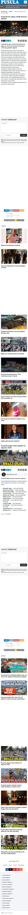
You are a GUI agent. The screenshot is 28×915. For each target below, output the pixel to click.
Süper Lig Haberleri (6, 887)
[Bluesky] (6, 41)
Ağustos (8, 483)
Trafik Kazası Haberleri (7, 898)
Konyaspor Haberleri (7, 882)
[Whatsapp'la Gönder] (10, 41)
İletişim (15, 865)
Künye (10, 865)
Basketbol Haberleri (7, 891)
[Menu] (25, 2)
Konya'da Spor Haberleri (8, 889)
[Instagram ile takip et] (25, 474)
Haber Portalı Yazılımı (8, 913)
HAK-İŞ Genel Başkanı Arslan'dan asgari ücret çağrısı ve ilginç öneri (16, 6)
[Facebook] (2, 41)
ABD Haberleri (5, 896)
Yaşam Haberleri (6, 907)
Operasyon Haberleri (7, 893)
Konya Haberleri (6, 880)
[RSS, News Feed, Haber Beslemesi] (20, 869)
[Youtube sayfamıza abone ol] (14, 869)
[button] (21, 41)
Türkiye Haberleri (6, 875)
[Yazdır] (19, 41)
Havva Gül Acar (10, 474)
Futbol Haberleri (6, 877)
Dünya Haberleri (6, 905)
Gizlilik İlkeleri (21, 865)
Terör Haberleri (6, 903)
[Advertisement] (14, 101)
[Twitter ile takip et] (10, 869)
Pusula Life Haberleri (7, 884)
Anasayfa (5, 11)
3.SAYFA (10, 11)
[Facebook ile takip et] (7, 869)
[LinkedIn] (8, 41)
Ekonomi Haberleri (6, 900)
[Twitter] (4, 41)
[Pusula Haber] (10, 2)
